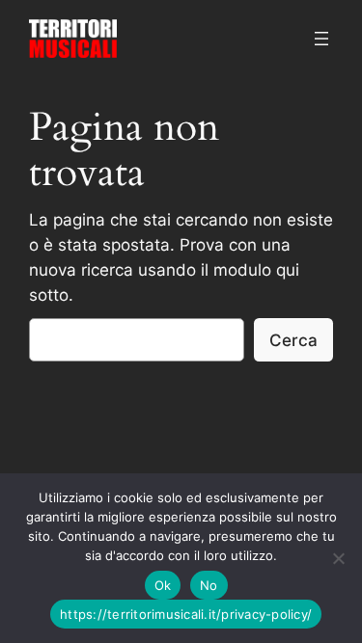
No (209, 585)
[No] (338, 558)
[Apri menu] (321, 38)
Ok (163, 585)
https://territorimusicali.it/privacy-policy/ (186, 614)
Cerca (293, 340)
